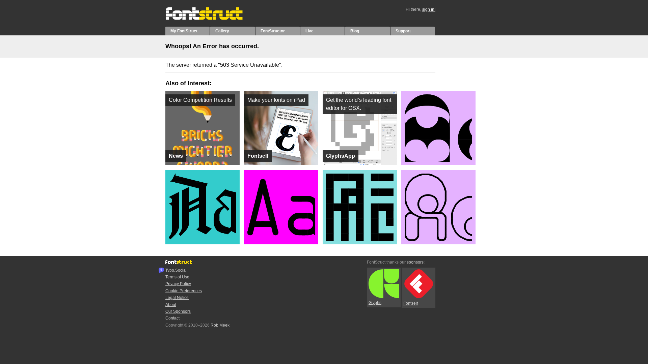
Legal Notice (177, 297)
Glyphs (375, 302)
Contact (172, 318)
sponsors (415, 262)
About (170, 304)
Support (403, 31)
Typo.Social (176, 270)
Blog (354, 31)
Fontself (410, 303)
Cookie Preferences (183, 291)
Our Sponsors (178, 311)
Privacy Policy (178, 283)
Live (309, 31)
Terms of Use (177, 277)
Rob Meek (220, 325)
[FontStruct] (211, 18)
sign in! (428, 9)
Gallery (222, 31)
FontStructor (273, 31)
